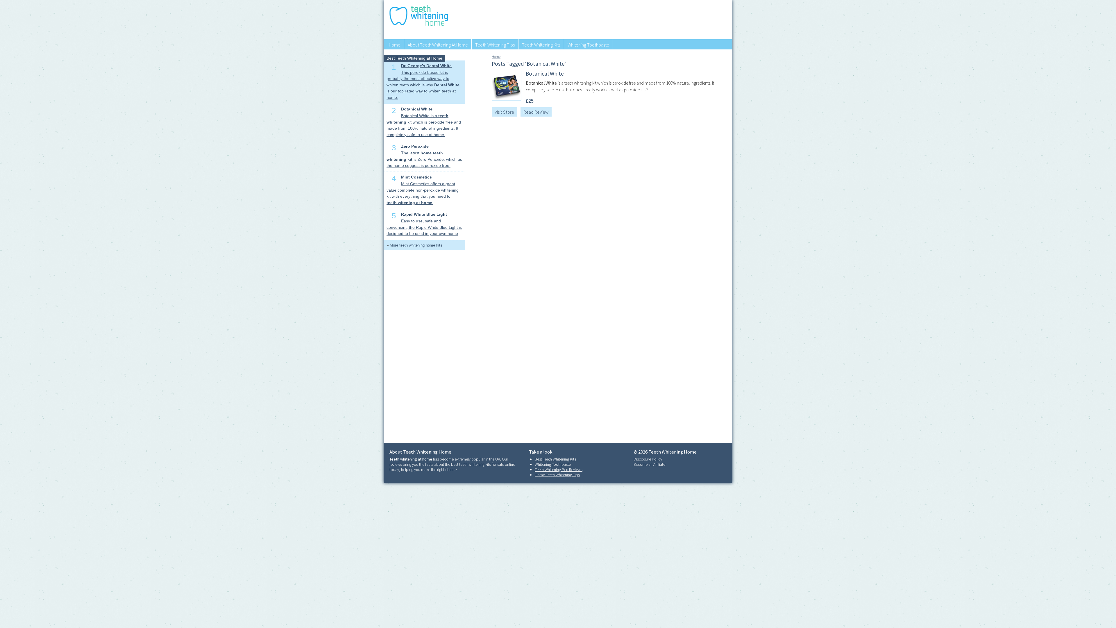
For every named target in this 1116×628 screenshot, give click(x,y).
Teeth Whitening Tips (495, 45)
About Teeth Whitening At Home (438, 45)
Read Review (536, 112)
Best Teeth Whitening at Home (414, 58)
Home (394, 45)
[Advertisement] (621, 19)
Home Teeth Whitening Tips (557, 474)
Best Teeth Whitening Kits (555, 459)
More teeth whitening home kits (416, 245)
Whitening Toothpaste (588, 45)
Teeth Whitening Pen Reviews (558, 469)
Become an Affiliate (649, 464)
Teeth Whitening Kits (541, 45)
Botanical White (545, 73)
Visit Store (504, 112)
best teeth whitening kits (471, 464)
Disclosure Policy (648, 459)
